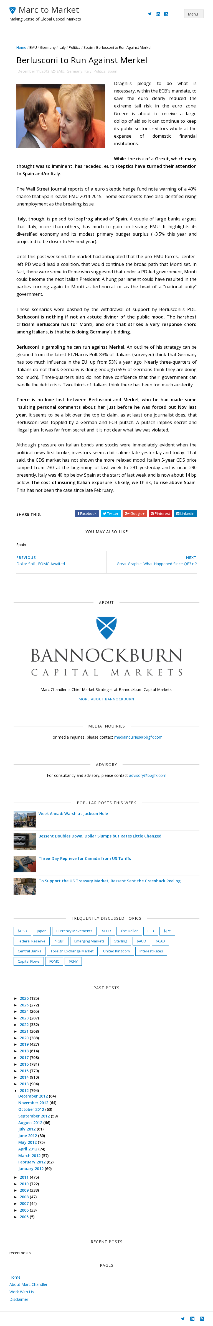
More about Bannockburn (106, 699)
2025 (25, 1005)
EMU (33, 47)
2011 (25, 1177)
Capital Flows (29, 961)
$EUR (106, 930)
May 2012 (28, 1142)
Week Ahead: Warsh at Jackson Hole (73, 813)
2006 (25, 1210)
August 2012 (30, 1122)
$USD (22, 930)
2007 (25, 1203)
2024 (25, 1011)
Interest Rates (151, 951)
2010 (25, 1183)
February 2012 (32, 1162)
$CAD (160, 941)
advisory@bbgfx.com (147, 775)
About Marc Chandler (28, 1284)
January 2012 (31, 1168)
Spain (88, 47)
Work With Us (21, 1291)
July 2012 (27, 1129)
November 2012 (33, 1102)
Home (21, 47)
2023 (25, 1018)
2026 (25, 998)
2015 (25, 1070)
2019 (25, 1044)
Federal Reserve (31, 941)
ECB (151, 930)
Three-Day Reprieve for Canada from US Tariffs (85, 858)
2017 (25, 1057)
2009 (25, 1190)
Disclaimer (18, 1299)
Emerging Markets (89, 941)
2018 (25, 1050)
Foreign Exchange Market (72, 951)
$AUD (141, 941)
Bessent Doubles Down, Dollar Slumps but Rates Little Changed (100, 836)
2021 (25, 1031)
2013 (25, 1083)
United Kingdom (116, 951)
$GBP (60, 941)
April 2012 (28, 1149)
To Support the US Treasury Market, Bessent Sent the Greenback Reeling (110, 880)
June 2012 (28, 1135)
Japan (42, 930)
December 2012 (33, 1096)
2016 (25, 1064)
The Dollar (129, 930)
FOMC (54, 961)
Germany (48, 47)
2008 (25, 1196)
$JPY (167, 930)
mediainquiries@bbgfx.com (138, 737)
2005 (25, 1216)
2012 (25, 1090)
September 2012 (34, 1116)
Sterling (120, 941)
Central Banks (29, 951)
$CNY (73, 961)
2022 (25, 1024)
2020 (25, 1037)
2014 (25, 1077)
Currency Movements (74, 930)
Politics (74, 47)
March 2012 (30, 1155)
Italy (62, 47)
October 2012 (31, 1109)
